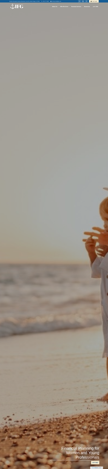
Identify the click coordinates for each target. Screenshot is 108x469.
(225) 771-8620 (46, 1)
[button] (55, 6)
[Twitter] (79, 1)
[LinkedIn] (83, 1)
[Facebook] (86, 1)
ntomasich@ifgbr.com (56, 1)
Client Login (94, 1)
